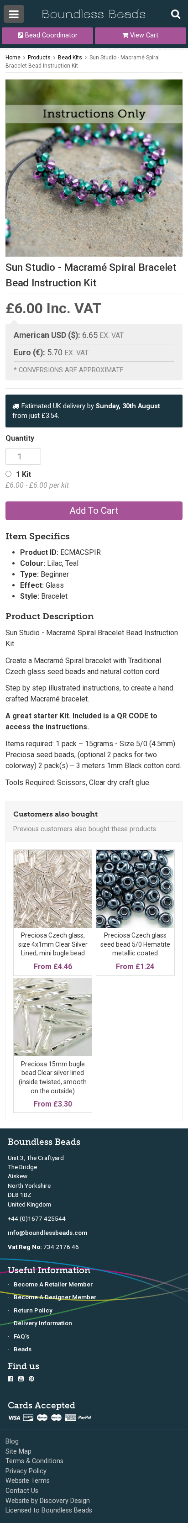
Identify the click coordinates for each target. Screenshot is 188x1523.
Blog (12, 1441)
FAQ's (21, 1336)
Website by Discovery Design (47, 1501)
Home (13, 57)
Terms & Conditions (34, 1461)
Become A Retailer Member (53, 1284)
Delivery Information (43, 1323)
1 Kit (37, 480)
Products (39, 57)
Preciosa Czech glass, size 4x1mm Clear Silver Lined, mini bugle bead (53, 944)
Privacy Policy (26, 1471)
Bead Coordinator (50, 35)
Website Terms (27, 1481)
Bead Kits (70, 57)
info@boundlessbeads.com (47, 1232)
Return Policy (33, 1310)
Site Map (18, 1451)
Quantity (19, 438)
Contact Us (21, 1491)
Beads (22, 1349)
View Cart (143, 35)
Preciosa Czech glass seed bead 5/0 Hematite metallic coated (135, 944)
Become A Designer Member (55, 1297)
